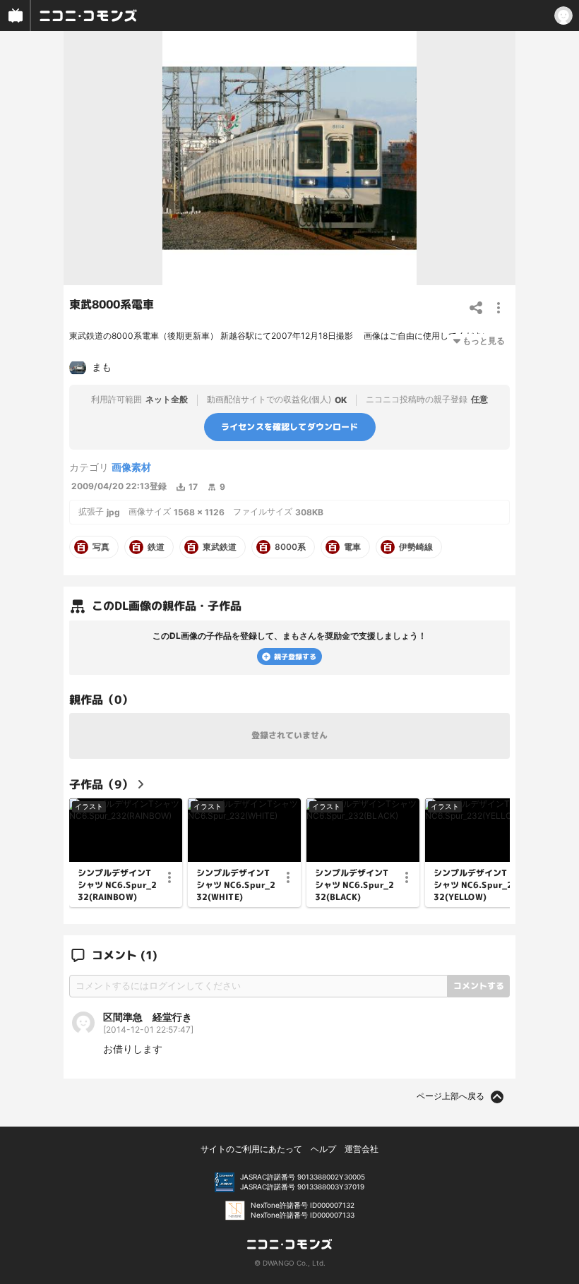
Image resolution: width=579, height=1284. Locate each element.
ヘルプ (323, 1149)
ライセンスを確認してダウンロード (290, 427)
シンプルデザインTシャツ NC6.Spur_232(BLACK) (354, 885)
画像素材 (131, 467)
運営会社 (361, 1149)
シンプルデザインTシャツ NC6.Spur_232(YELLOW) (473, 885)
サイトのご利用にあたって (251, 1149)
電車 (352, 547)
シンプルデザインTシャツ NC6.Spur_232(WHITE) (235, 885)
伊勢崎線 (416, 547)
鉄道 (156, 547)
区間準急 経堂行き (147, 1017)
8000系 (290, 547)
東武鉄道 (220, 547)
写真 (100, 547)
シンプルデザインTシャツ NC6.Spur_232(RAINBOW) (117, 885)
